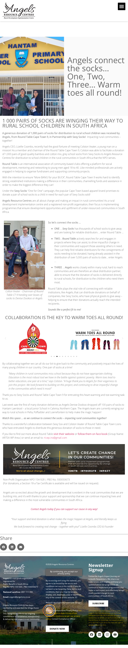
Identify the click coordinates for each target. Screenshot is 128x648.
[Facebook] (92, 634)
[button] (121, 6)
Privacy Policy (72, 610)
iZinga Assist (33, 608)
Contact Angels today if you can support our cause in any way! (64, 509)
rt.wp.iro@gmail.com (55, 437)
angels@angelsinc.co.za (19, 597)
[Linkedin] (99, 634)
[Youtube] (115, 634)
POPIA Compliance (54, 610)
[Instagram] (107, 634)
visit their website (64, 434)
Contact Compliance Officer (64, 619)
